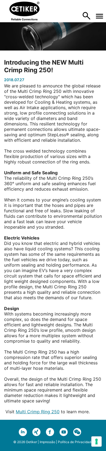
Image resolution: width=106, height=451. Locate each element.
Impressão (47, 442)
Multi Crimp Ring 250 (38, 411)
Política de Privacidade (75, 442)
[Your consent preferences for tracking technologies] (96, 441)
